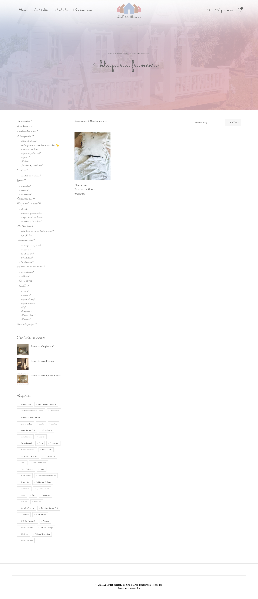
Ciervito (42, 437)
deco (41, 443)
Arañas (25, 250)
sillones (25, 276)
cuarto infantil (26, 443)
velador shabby (27, 541)
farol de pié (27, 254)
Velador (46, 521)
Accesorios (23, 121)
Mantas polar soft (30, 153)
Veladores (26, 262)
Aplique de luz (26, 424)
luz (33, 495)
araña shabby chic (28, 430)
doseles (25, 209)
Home (111, 53)
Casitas (21, 170)
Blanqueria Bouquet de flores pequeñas (85, 189)
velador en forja (46, 528)
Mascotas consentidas (30, 267)
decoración (54, 443)
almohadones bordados (47, 404)
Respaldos (27, 311)
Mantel (25, 157)
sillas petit (25, 515)
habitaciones (26, 476)
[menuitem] (24, 10)
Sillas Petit (27, 315)
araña (41, 424)
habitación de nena (43, 482)
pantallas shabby (27, 508)
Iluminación (25, 240)
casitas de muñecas (30, 176)
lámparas (46, 495)
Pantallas (26, 258)
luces (23, 495)
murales (24, 502)
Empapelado (47, 450)
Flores (24, 190)
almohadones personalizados (32, 411)
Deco (20, 181)
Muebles (22, 286)
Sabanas (26, 162)
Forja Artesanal (28, 204)
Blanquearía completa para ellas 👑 (40, 145)
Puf (23, 307)
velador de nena (27, 528)
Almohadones (28, 141)
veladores (24, 534)
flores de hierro (27, 469)
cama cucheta (26, 437)
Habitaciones (25, 226)
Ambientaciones (27, 131)
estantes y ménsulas (31, 213)
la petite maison (43, 489)
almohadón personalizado (30, 417)
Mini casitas (24, 281)
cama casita (47, 430)
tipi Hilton (27, 236)
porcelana (26, 194)
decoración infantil (28, 450)
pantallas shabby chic (49, 508)
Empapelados (25, 199)
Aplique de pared (30, 246)
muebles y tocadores (31, 221)
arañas (54, 424)
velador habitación (42, 534)
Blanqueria (24, 136)
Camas (24, 291)
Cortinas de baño (30, 149)
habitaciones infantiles (47, 476)
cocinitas (25, 186)
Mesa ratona (28, 303)
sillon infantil (41, 515)
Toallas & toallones (31, 166)
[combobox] (208, 122)
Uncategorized (26, 324)
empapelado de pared (29, 456)
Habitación (25, 482)
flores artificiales (39, 463)
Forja (42, 469)
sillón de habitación (28, 521)
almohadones (25, 126)
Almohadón (54, 411)
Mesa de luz (27, 299)
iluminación (25, 489)
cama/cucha (27, 272)
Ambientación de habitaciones (36, 231)
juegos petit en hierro (32, 217)
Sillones (25, 319)
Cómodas (25, 295)
